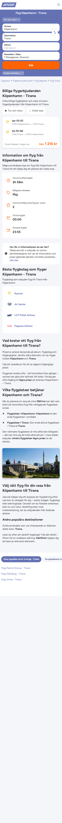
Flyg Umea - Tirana (11, 579)
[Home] (9, 4)
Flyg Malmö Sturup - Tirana (15, 568)
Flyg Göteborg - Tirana (13, 573)
